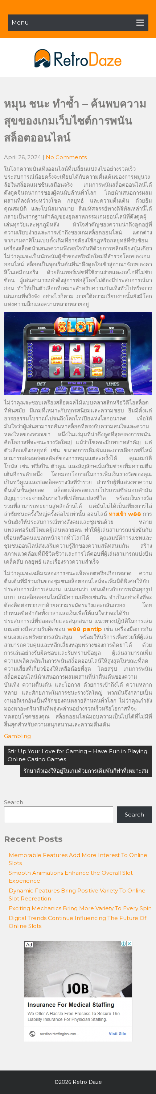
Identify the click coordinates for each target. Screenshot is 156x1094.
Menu (20, 22)
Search (13, 802)
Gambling (17, 736)
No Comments (66, 157)
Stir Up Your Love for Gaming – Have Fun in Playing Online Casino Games (77, 755)
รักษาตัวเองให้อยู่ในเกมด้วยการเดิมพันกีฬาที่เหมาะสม (86, 770)
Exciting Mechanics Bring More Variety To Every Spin (80, 908)
